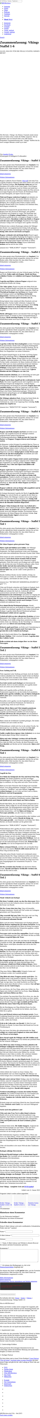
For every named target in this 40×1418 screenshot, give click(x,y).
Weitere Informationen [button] (7, 177)
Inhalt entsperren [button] (5, 174)
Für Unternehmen (10, 1382)
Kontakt (6, 1380)
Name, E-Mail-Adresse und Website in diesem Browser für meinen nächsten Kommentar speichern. (19, 1244)
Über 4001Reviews (10, 1373)
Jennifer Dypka (8, 154)
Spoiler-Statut (8, 1369)
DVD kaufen (28, 1187)
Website (2, 1239)
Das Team (7, 1375)
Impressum (7, 1384)
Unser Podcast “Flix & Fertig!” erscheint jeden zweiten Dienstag (19, 1359)
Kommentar (4, 1248)
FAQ (5, 1367)
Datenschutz (8, 1385)
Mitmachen (7, 1376)
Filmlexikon (8, 1371)
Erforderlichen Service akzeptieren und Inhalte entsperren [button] (18, 1281)
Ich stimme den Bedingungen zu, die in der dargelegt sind (15, 1266)
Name (2, 1231)
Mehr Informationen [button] (6, 1278)
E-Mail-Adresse (5, 1235)
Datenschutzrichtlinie (7, 1267)
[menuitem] (22, 7)
